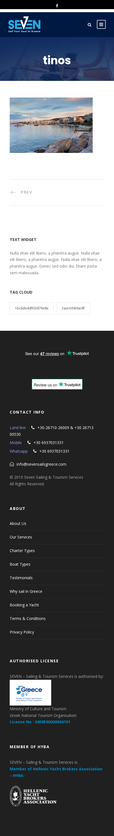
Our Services (21, 537)
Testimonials (21, 577)
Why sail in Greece (26, 591)
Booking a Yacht (24, 604)
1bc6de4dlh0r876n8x (31, 308)
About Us (18, 523)
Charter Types (22, 550)
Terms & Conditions (28, 618)
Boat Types (20, 564)
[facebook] (57, 5)
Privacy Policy (22, 632)
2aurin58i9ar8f (73, 308)
